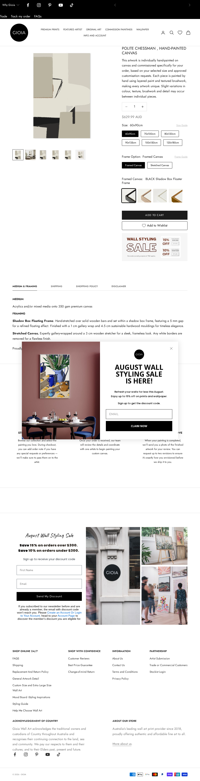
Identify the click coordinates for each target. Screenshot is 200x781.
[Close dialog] (171, 348)
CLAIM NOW (139, 426)
